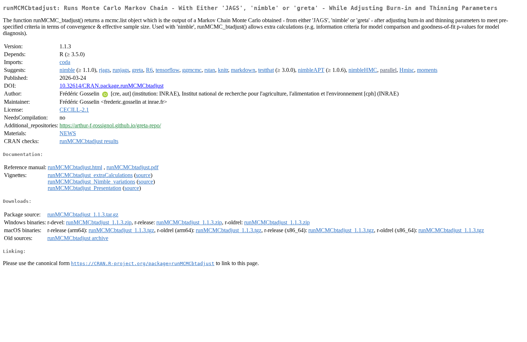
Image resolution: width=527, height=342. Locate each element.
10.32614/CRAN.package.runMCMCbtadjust (111, 86)
